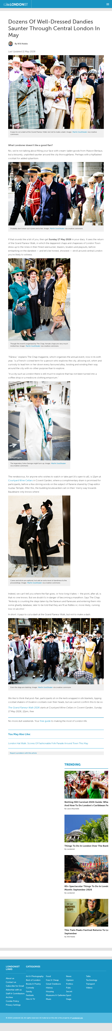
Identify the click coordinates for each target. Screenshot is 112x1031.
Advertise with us (14, 990)
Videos (89, 987)
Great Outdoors (53, 984)
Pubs (68, 987)
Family (29, 991)
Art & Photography (34, 976)
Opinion (70, 980)
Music (48, 999)
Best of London (33, 980)
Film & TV (30, 999)
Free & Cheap (52, 980)
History (49, 987)
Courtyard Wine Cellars (20, 480)
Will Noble (23, 43)
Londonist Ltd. (77, 1018)
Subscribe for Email (15, 986)
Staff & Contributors (15, 993)
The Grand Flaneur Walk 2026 (24, 707)
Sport (68, 995)
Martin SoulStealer (79, 132)
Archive (9, 997)
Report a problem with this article (23, 753)
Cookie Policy (12, 1001)
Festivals (30, 995)
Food (48, 976)
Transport (90, 984)
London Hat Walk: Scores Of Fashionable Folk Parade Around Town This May (48, 743)
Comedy (30, 987)
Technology (91, 980)
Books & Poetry (33, 984)
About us (10, 978)
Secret (69, 991)
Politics (69, 984)
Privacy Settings (13, 1005)
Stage (68, 999)
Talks (88, 976)
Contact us (11, 982)
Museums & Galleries (56, 995)
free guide (45, 721)
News (68, 976)
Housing (50, 991)
